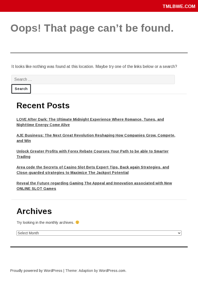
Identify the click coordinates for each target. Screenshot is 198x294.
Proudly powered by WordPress (36, 271)
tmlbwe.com (178, 6)
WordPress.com (112, 271)
